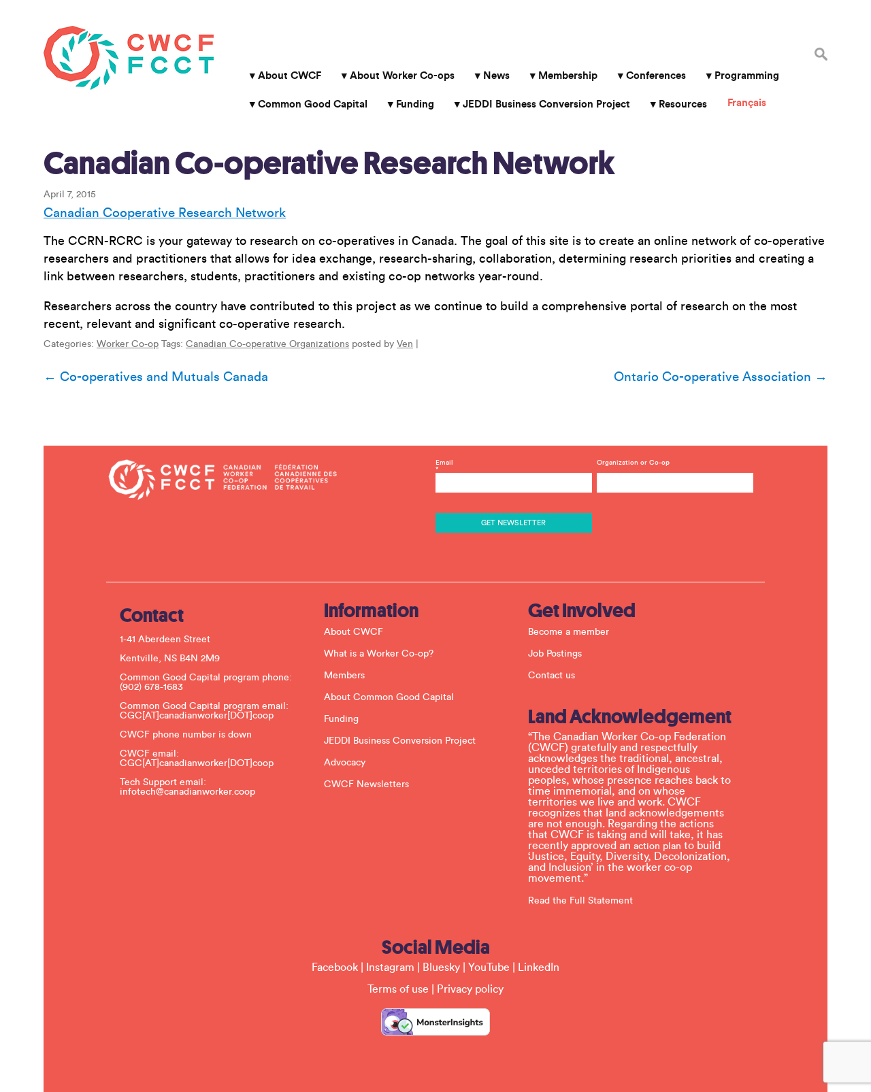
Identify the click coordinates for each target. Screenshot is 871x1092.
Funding (415, 104)
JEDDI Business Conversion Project (546, 104)
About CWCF (289, 76)
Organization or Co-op (633, 462)
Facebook (335, 967)
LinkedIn (538, 967)
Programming (746, 76)
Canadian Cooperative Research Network (165, 213)
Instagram (390, 967)
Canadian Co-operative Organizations (267, 344)
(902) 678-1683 (151, 687)
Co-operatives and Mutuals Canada (156, 377)
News (496, 76)
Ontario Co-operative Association (720, 377)
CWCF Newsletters (366, 784)
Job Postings (555, 654)
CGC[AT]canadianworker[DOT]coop (197, 716)
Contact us (551, 675)
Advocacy (344, 762)
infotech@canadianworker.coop (187, 792)
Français (746, 103)
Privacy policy (470, 989)
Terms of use (398, 989)
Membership (567, 76)
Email (444, 466)
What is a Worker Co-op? (378, 654)
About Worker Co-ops (402, 76)
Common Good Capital (312, 104)
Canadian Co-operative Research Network (329, 163)
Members (344, 675)
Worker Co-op (128, 344)
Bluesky (441, 967)
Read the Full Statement (580, 901)
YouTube (489, 967)
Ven (405, 344)
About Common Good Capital (389, 697)
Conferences (656, 76)
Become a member (568, 632)
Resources (683, 104)
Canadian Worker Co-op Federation (129, 58)
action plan (657, 846)
